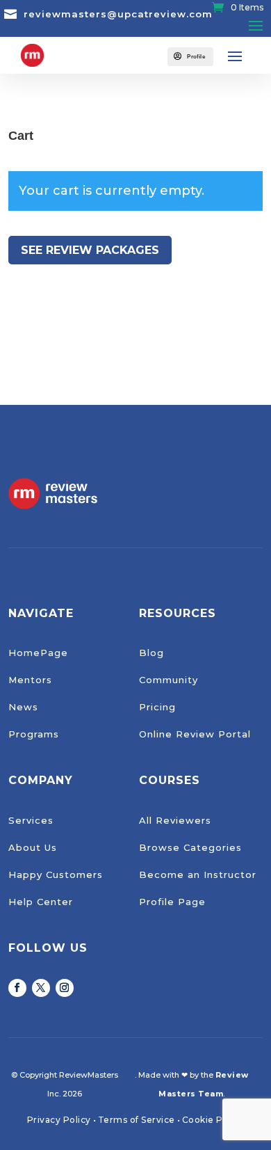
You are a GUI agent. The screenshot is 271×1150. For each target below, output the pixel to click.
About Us (32, 847)
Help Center (40, 901)
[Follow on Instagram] (65, 988)
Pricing (157, 706)
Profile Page (172, 901)
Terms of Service (136, 1120)
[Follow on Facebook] (17, 988)
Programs (33, 734)
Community (168, 679)
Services (31, 820)
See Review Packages (90, 250)
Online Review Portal (195, 734)
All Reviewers (175, 820)
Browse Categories (190, 847)
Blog (151, 652)
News (23, 706)
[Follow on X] (41, 988)
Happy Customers (55, 874)
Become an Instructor (197, 874)
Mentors (30, 679)
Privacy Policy (59, 1120)
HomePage (38, 652)
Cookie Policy (213, 1120)
